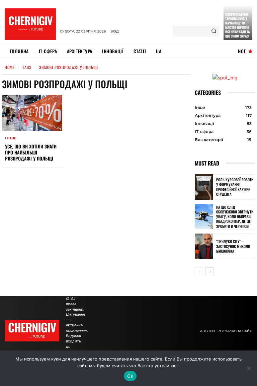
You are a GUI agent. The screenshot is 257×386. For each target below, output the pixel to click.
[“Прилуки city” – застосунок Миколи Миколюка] (204, 246)
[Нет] (248, 368)
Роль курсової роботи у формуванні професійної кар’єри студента (234, 187)
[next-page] (209, 271)
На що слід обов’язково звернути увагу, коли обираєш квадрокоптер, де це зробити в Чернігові (234, 216)
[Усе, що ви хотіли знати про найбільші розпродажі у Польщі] (32, 113)
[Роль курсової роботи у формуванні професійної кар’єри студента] (204, 187)
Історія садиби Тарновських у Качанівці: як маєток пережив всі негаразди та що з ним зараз (237, 25)
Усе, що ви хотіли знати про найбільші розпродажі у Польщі (31, 152)
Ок (130, 376)
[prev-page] (199, 271)
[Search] (214, 31)
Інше (11, 138)
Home (10, 67)
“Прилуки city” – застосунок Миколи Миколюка (233, 246)
